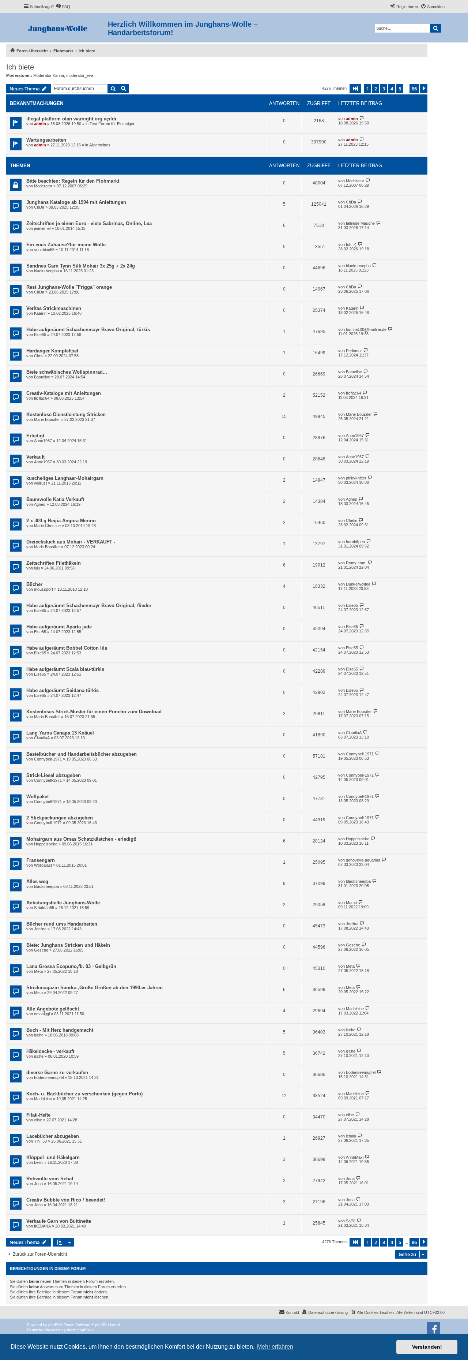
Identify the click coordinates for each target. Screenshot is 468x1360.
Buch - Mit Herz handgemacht (59, 1030)
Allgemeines (99, 145)
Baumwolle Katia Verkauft (55, 499)
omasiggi (42, 1014)
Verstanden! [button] (427, 1347)
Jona (38, 1183)
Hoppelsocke (45, 844)
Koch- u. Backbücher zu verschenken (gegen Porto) (84, 1093)
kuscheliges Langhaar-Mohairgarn (64, 478)
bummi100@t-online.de (366, 329)
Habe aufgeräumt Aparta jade (59, 626)
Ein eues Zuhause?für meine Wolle (66, 244)
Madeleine (355, 1008)
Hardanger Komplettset (52, 351)
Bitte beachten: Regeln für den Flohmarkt (72, 181)
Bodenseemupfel (49, 1077)
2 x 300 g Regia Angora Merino (61, 520)
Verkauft (35, 457)
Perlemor (354, 350)
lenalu (351, 1136)
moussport (43, 589)
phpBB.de (86, 1330)
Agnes (39, 504)
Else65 (40, 334)
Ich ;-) (351, 244)
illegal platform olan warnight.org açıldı (71, 119)
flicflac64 (41, 398)
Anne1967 (43, 440)
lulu (37, 568)
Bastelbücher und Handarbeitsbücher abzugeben (81, 754)
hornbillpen (355, 541)
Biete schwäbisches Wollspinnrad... (66, 372)
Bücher (34, 584)
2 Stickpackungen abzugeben (59, 818)
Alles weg (37, 881)
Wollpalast (43, 865)
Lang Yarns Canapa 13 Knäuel (60, 733)
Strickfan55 (44, 907)
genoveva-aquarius (363, 860)
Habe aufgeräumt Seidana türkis (62, 690)
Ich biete (20, 67)
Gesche (41, 950)
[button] (355, 88)
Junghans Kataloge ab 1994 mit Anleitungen (76, 202)
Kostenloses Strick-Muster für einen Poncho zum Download (94, 711)
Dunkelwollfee (358, 584)
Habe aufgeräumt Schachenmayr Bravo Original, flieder (88, 605)
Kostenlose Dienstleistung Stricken (66, 414)
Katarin (40, 313)
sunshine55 (44, 249)
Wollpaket (37, 796)
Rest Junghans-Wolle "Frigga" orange (69, 287)
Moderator (43, 186)
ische (39, 1035)
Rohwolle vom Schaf (49, 1178)
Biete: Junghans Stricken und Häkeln (68, 945)
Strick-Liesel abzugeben (53, 775)
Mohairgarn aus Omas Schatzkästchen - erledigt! (81, 839)
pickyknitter (356, 478)
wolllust (40, 483)
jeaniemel (42, 228)
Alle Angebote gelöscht (52, 1009)
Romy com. (356, 563)
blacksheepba (46, 271)
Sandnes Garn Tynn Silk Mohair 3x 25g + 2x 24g (80, 266)
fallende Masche (360, 223)
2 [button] (375, 88)
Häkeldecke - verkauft (50, 1051)
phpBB (54, 1325)
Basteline (42, 377)
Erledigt (35, 435)
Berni (38, 1162)
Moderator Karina (48, 75)
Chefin (351, 520)
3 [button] (383, 88)
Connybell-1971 (48, 759)
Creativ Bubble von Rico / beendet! (65, 1200)
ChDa (39, 207)
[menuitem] (63, 6)
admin (40, 124)
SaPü (350, 1221)
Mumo (351, 902)
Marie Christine (47, 525)
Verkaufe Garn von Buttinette (58, 1221)
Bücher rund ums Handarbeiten (61, 924)
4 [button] (391, 88)
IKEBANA (42, 1226)
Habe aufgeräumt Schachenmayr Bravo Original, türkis (88, 329)
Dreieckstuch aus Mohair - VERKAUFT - (70, 542)
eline (38, 1120)
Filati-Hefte (38, 1115)
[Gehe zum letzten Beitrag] (362, 118)
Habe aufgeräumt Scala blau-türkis (65, 669)
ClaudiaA (42, 738)
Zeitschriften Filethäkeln (53, 563)
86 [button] (414, 88)
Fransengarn (40, 860)
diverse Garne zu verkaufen (57, 1072)
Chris (39, 356)
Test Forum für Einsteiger (112, 124)
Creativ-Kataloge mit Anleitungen (63, 393)
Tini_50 (40, 1141)
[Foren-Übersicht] (65, 28)
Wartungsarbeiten (46, 140)
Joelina (40, 929)
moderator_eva (79, 75)
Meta (38, 971)
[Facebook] (433, 1328)
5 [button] (400, 88)
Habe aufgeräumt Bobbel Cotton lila (66, 648)
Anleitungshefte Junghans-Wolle (63, 902)
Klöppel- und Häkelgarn (53, 1157)
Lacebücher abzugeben (52, 1136)
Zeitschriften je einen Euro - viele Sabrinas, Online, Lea (89, 223)
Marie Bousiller (47, 419)
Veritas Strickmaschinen (53, 308)
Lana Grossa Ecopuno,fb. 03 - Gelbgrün (71, 966)
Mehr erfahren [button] (275, 1347)
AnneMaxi (354, 1157)
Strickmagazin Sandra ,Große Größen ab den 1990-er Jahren (94, 987)
